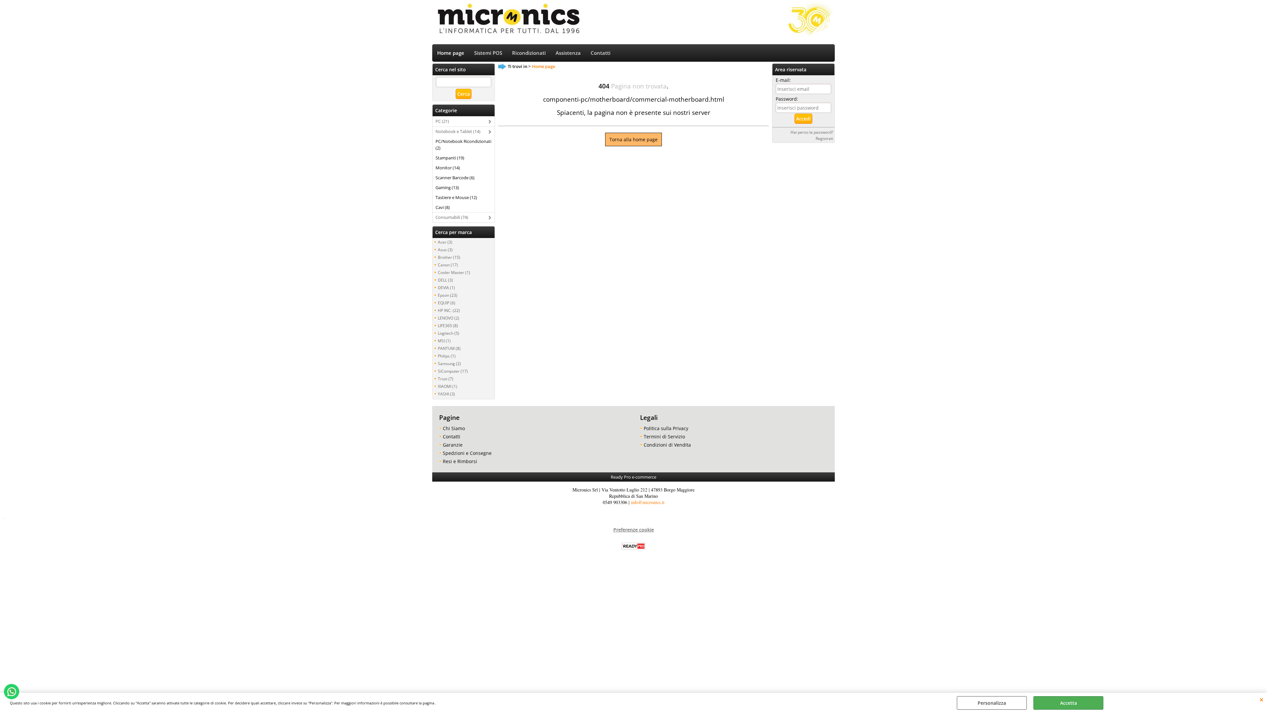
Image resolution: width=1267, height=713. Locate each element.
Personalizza (992, 703)
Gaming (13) (447, 187)
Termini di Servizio (664, 436)
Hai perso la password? (812, 132)
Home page (450, 53)
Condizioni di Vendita (667, 445)
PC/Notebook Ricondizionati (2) (463, 144)
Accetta (1068, 703)
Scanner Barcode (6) (455, 178)
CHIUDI (1261, 699)
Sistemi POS (488, 53)
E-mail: (783, 80)
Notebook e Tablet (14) (458, 131)
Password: (787, 99)
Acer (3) (445, 242)
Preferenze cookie (633, 529)
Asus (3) (445, 249)
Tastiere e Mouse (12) (456, 197)
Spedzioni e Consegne (467, 453)
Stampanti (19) (450, 158)
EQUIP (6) (446, 302)
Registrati (824, 138)
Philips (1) (447, 355)
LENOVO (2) (448, 318)
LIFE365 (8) (448, 325)
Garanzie (453, 445)
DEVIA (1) (446, 287)
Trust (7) (445, 378)
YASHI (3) (446, 393)
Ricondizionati (529, 53)
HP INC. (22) (449, 310)
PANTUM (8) (449, 348)
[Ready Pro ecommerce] (633, 546)
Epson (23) (447, 295)
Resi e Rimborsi (460, 461)
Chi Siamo (454, 428)
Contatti (600, 53)
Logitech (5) (448, 333)
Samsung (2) (449, 363)
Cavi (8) (443, 207)
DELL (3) (445, 280)
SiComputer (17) (453, 371)
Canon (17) (448, 264)
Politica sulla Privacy (666, 428)
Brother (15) (449, 257)
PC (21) (442, 121)
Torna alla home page (633, 139)
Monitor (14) (448, 168)
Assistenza (568, 53)
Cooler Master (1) (454, 272)
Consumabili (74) (452, 217)
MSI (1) (444, 340)
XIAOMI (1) (447, 386)
